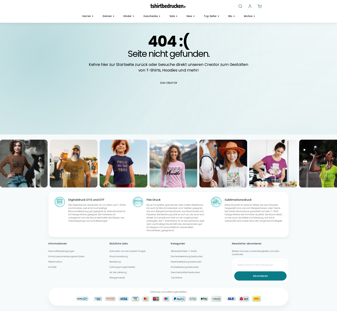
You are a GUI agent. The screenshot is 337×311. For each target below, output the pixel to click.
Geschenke (150, 16)
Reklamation (55, 261)
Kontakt (52, 267)
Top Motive (176, 277)
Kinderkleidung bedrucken (185, 267)
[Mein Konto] (250, 6)
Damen (107, 16)
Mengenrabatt (117, 277)
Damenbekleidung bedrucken (187, 256)
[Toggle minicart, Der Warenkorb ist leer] (259, 6)
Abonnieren (260, 276)
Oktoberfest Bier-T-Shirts (184, 251)
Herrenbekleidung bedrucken (186, 261)
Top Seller (210, 16)
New (189, 16)
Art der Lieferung (118, 272)
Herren (86, 16)
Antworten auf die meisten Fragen (128, 251)
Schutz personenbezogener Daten (66, 256)
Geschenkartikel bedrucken (185, 272)
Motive (248, 16)
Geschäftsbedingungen (61, 251)
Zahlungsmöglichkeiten (122, 267)
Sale (172, 16)
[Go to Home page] (168, 5)
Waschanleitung (119, 256)
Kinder (127, 16)
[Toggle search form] (240, 6)
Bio (230, 16)
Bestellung (115, 261)
